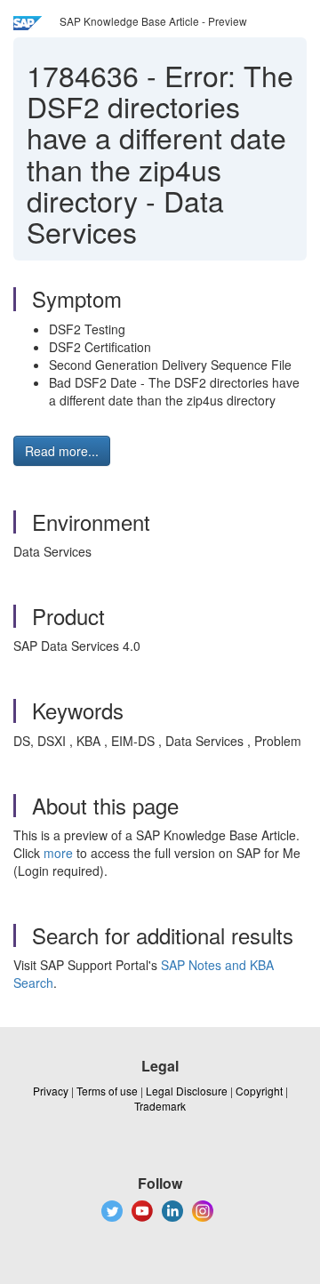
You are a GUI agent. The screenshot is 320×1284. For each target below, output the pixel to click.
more (58, 853)
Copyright (259, 1090)
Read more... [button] (62, 451)
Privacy (50, 1090)
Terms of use (107, 1090)
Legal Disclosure (187, 1090)
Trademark (160, 1105)
